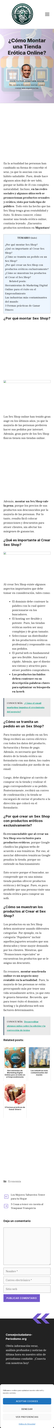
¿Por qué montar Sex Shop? (21, 244)
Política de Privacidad (27, 1424)
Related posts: (17, 281)
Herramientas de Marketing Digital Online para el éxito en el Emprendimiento (26, 289)
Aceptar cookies (27, 1401)
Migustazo (42, 228)
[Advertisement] (27, 131)
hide (34, 238)
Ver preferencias (27, 1417)
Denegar (27, 1409)
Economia (14, 1181)
